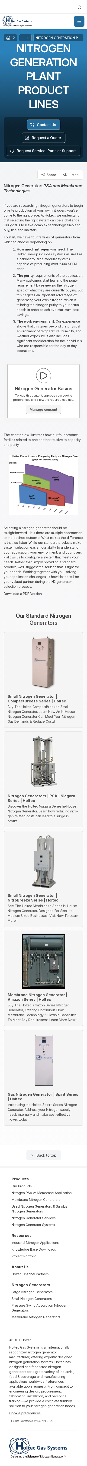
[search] (79, 7)
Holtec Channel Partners (30, 1274)
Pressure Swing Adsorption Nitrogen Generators (39, 1307)
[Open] (79, 21)
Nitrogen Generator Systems (33, 1225)
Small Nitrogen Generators (32, 1299)
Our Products (22, 1186)
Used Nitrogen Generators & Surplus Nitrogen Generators (39, 1208)
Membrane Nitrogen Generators (36, 1200)
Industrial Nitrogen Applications (35, 1243)
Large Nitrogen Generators (32, 1292)
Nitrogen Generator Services (34, 1218)
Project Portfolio (24, 1256)
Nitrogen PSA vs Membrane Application (42, 1193)
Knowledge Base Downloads (34, 1249)
